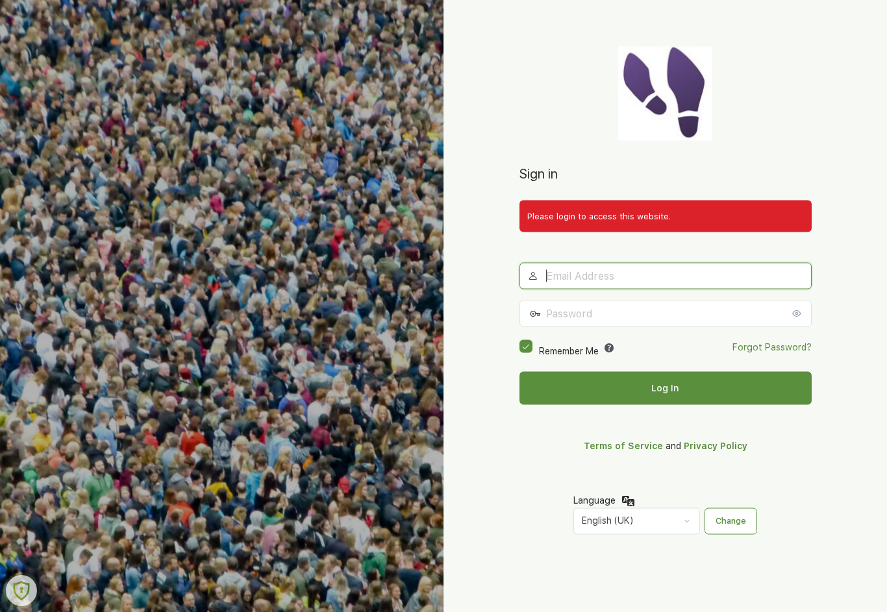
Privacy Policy (715, 446)
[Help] (609, 348)
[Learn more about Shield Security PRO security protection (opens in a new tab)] (21, 590)
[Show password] (799, 313)
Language (594, 500)
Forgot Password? (772, 347)
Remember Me (569, 351)
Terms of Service (623, 446)
